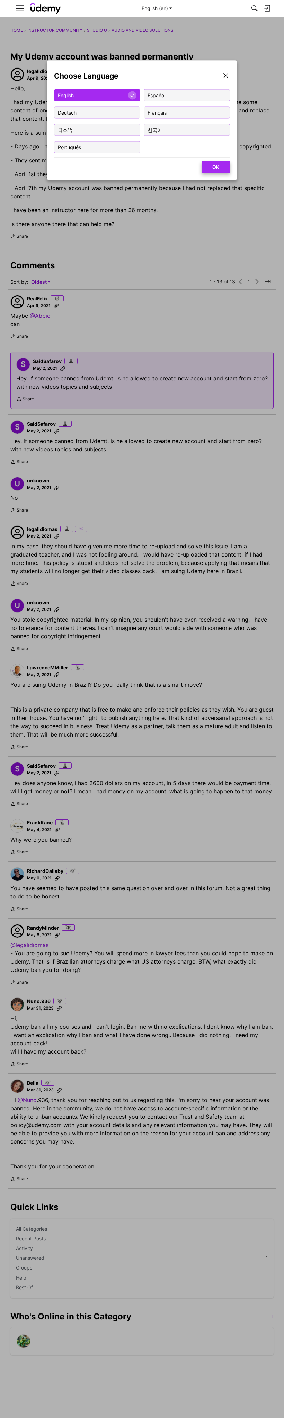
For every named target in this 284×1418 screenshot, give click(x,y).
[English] (45, 8)
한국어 (155, 130)
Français (157, 112)
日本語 (65, 130)
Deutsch (67, 112)
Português (69, 147)
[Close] (226, 76)
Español (156, 95)
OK (215, 167)
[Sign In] (267, 8)
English (66, 95)
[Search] (254, 8)
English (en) (155, 8)
